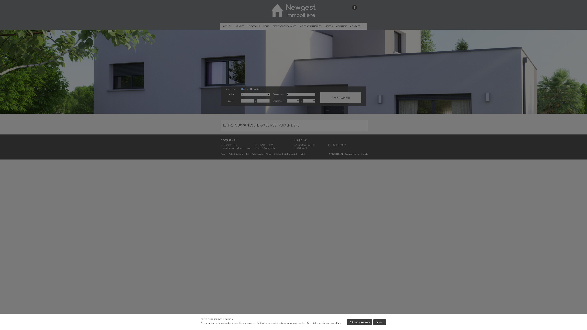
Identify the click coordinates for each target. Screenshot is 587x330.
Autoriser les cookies (360, 322)
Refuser (379, 322)
